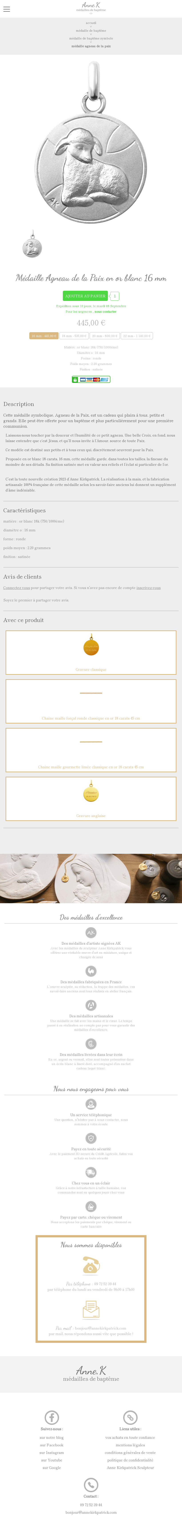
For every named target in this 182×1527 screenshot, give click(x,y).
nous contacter (105, 311)
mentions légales (130, 1444)
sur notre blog (52, 1437)
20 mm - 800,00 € (104, 335)
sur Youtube (51, 1460)
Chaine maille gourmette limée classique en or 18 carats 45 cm (91, 766)
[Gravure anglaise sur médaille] (91, 800)
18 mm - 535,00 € (74, 335)
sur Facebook (51, 1444)
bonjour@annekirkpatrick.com (91, 1512)
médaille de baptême (91, 30)
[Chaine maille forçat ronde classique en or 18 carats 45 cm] (91, 702)
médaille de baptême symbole (91, 38)
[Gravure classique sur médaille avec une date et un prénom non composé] (91, 654)
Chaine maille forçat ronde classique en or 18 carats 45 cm (91, 718)
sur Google (52, 1467)
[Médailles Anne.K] (91, 13)
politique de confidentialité (130, 1460)
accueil (91, 22)
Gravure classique (91, 669)
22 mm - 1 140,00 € (136, 335)
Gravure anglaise (91, 815)
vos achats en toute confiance (130, 1437)
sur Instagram (52, 1452)
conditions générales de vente (130, 1452)
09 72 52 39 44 (91, 1504)
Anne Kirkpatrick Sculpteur (130, 1467)
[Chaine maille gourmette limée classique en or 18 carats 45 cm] (91, 751)
